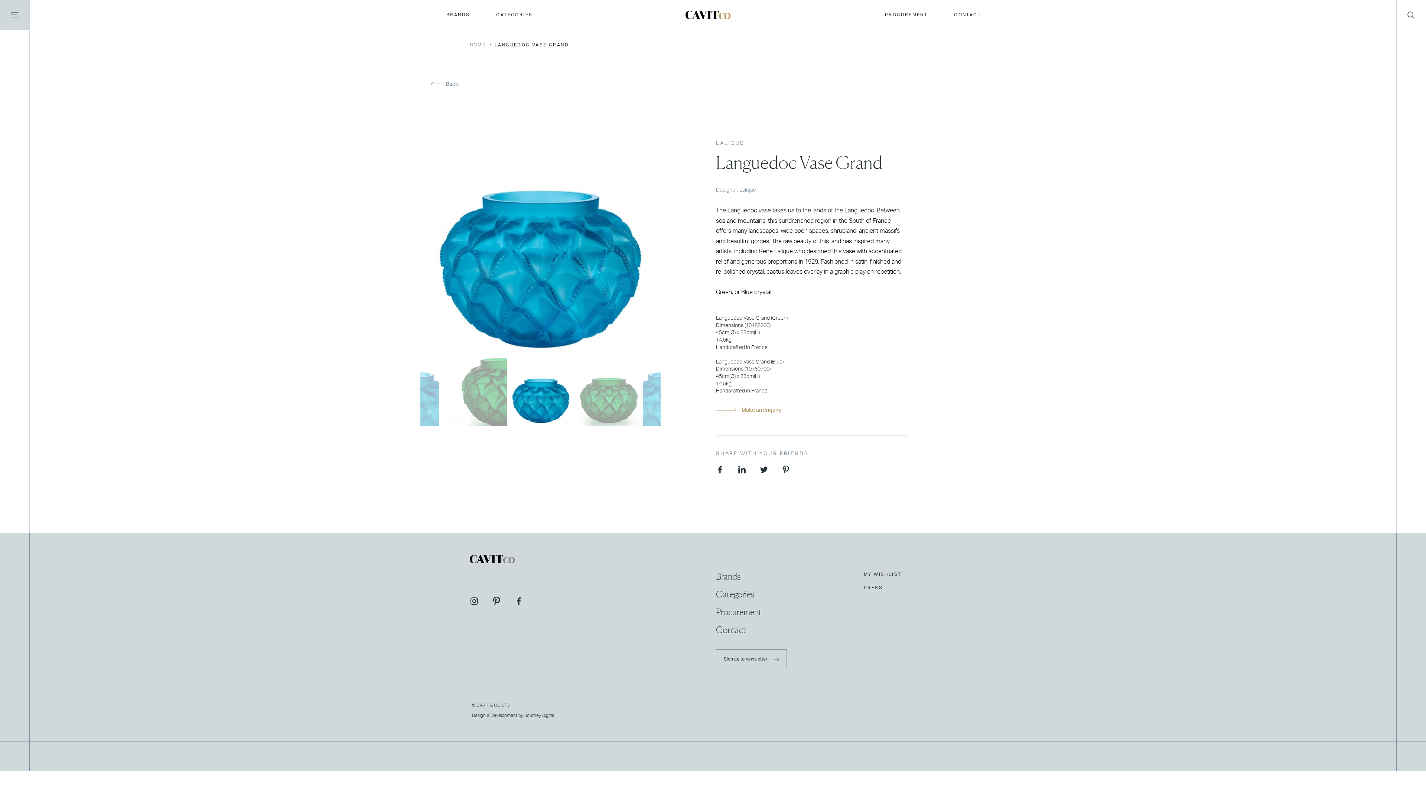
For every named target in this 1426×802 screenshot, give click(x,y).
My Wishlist (882, 574)
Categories (514, 15)
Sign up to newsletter (746, 659)
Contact (967, 15)
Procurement (906, 15)
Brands (458, 15)
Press (873, 588)
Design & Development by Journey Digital (513, 715)
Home (478, 45)
